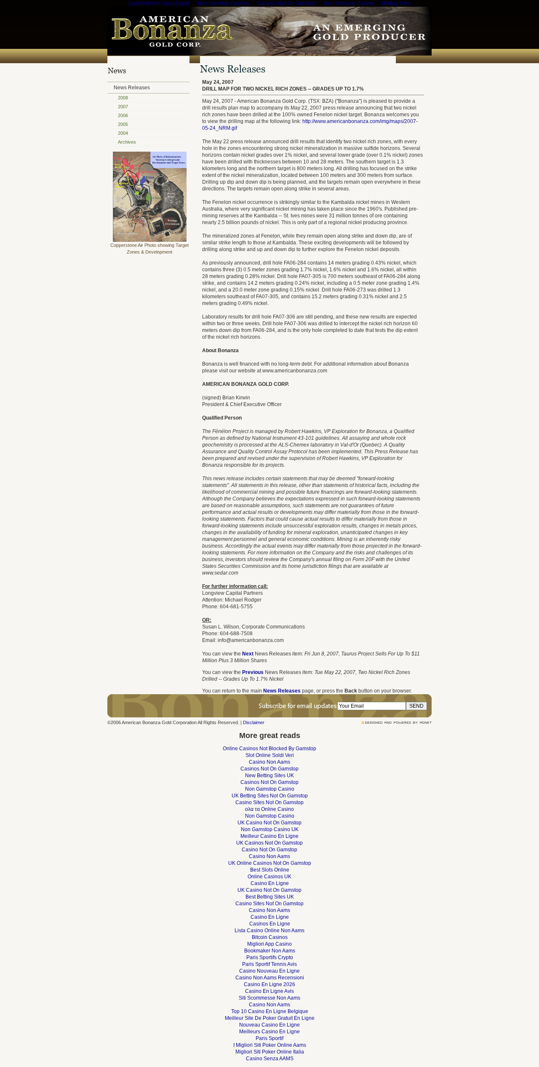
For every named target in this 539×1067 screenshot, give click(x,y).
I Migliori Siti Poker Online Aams (269, 1045)
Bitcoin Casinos (270, 937)
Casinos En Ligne (269, 924)
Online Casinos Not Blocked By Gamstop (269, 748)
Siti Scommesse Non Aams (269, 998)
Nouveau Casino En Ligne (269, 1025)
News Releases (132, 88)
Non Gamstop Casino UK (270, 829)
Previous (253, 672)
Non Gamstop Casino (269, 789)
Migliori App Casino (269, 944)
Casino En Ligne (270, 883)
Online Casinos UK (269, 877)
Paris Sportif (269, 1038)
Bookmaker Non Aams (269, 951)
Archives (127, 141)
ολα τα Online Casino (269, 809)
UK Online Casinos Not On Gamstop (269, 863)
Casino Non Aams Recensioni (269, 978)
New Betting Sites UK (269, 775)
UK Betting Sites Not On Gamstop (270, 796)
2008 (123, 97)
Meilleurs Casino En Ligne (269, 1032)
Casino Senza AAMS (270, 1059)
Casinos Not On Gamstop (269, 769)
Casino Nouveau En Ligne (269, 971)
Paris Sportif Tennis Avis (269, 964)
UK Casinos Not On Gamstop (269, 843)
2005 (123, 124)
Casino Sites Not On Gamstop (269, 802)
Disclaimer (253, 722)
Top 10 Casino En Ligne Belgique (269, 1011)
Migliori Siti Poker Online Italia (269, 1052)
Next (247, 654)
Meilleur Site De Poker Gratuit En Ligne (270, 1018)
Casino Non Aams (269, 762)
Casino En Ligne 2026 (269, 984)
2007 (123, 106)
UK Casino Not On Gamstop (269, 823)
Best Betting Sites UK (269, 897)
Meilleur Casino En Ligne (269, 836)
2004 (123, 133)
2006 (123, 115)
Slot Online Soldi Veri (269, 755)
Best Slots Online (269, 870)
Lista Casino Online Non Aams (269, 930)
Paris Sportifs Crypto (269, 957)
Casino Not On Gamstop (269, 850)
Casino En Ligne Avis (269, 991)
